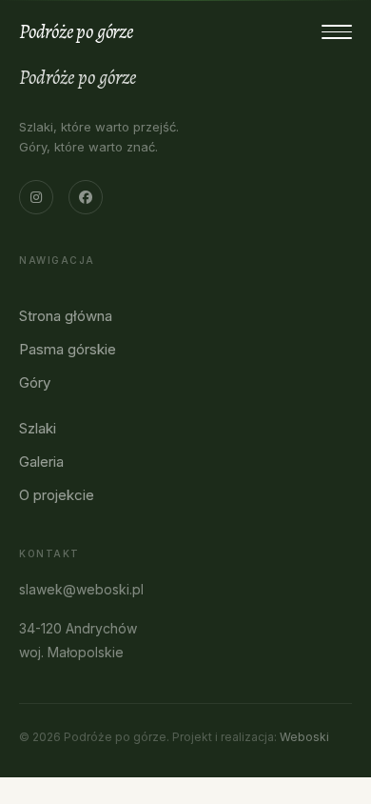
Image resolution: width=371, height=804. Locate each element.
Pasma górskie (67, 349)
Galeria (41, 461)
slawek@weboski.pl (81, 589)
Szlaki (37, 428)
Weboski (304, 737)
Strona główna (65, 316)
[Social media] (36, 197)
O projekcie (56, 495)
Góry (34, 382)
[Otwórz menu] (337, 32)
